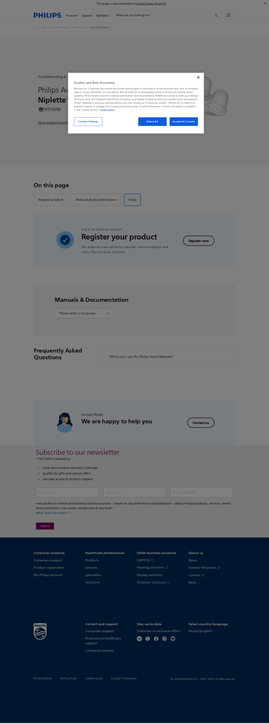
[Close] (198, 77)
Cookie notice (107, 110)
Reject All (152, 121)
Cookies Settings (88, 121)
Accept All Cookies (184, 121)
